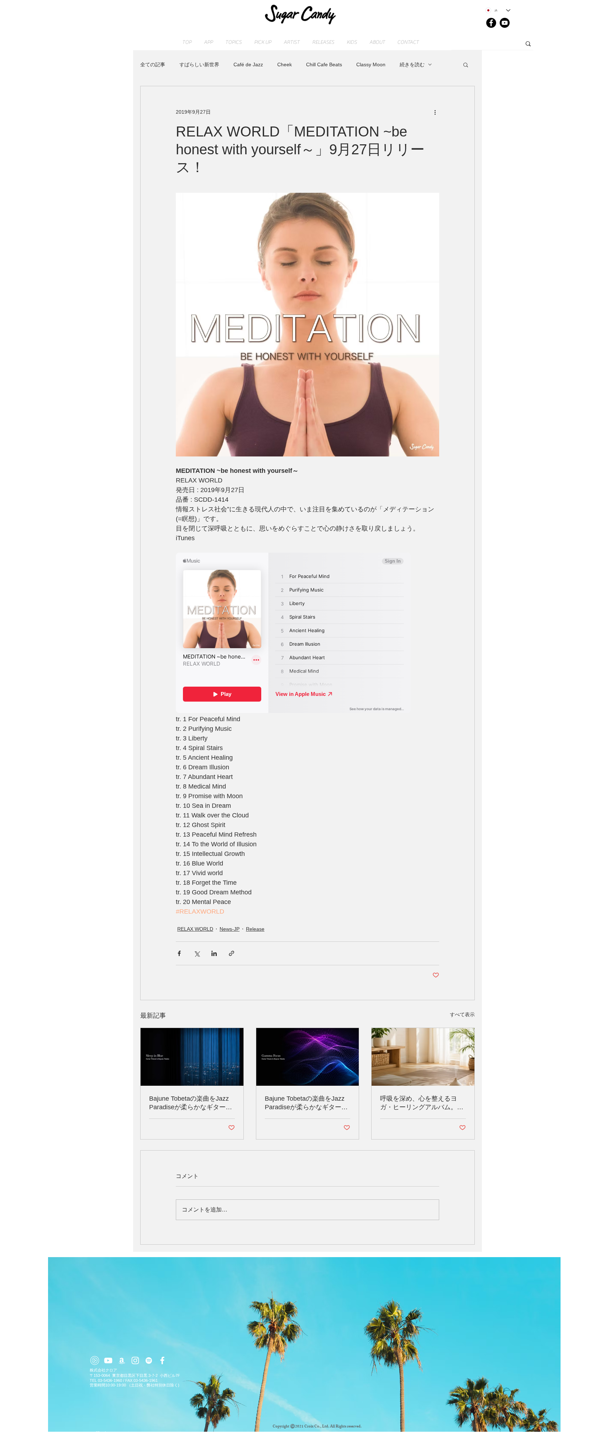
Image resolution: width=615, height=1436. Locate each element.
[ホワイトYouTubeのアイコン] (108, 1360)
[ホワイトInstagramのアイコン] (135, 1360)
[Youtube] (505, 23)
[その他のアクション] (435, 112)
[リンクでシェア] (231, 953)
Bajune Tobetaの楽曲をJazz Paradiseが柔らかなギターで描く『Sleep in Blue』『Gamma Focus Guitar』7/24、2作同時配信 (190, 1103)
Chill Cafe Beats (324, 64)
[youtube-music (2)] (95, 1360)
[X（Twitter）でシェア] (196, 953)
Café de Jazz (248, 64)
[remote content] (307, 633)
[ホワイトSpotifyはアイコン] (149, 1360)
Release (255, 929)
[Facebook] (491, 23)
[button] (465, 64)
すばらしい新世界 (199, 64)
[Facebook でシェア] (179, 953)
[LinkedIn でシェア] (214, 953)
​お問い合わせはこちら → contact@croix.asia (130, 1433)
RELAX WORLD (195, 929)
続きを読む (412, 64)
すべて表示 (462, 1014)
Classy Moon (370, 64)
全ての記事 (152, 64)
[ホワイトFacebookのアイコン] (162, 1360)
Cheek (284, 64)
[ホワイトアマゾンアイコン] (122, 1360)
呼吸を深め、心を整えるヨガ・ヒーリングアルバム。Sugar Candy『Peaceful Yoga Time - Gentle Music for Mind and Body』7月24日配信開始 (422, 1103)
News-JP (230, 929)
